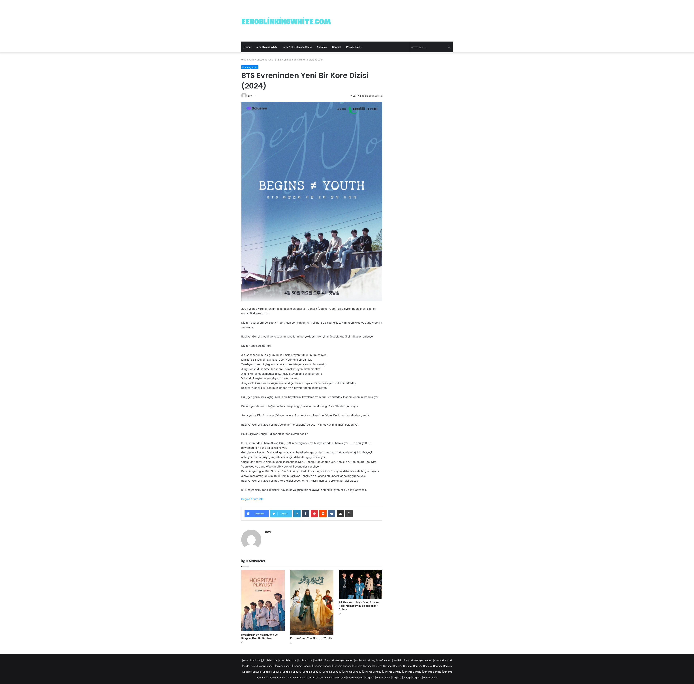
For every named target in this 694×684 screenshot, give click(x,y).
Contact (336, 47)
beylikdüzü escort (324, 660)
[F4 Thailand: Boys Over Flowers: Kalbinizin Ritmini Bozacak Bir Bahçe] (360, 584)
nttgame (369, 677)
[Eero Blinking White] (286, 20)
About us (322, 47)
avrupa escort (283, 665)
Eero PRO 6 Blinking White (297, 47)
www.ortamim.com (335, 677)
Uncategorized (264, 59)
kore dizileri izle (251, 660)
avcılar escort (362, 660)
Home (247, 47)
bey (250, 95)
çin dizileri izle (270, 660)
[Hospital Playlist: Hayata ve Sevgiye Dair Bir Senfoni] (263, 600)
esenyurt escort (344, 660)
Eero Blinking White (267, 47)
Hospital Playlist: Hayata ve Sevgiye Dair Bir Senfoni (259, 636)
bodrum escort (315, 677)
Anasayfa (248, 59)
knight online (383, 677)
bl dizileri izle (305, 660)
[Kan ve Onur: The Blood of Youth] (311, 602)
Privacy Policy (354, 47)
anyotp (407, 677)
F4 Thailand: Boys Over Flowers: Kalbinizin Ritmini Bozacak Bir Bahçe (359, 606)
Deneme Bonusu (302, 665)
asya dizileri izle (288, 660)
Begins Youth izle (252, 499)
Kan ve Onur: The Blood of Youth (311, 638)
